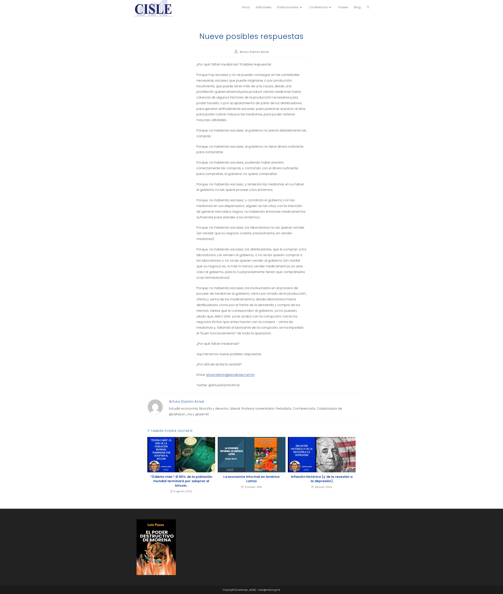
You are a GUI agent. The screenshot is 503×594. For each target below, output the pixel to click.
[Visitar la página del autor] (155, 406)
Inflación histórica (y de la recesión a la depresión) (321, 479)
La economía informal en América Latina (251, 479)
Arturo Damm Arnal (254, 52)
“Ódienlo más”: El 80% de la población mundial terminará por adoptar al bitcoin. (181, 481)
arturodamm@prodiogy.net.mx (230, 374)
